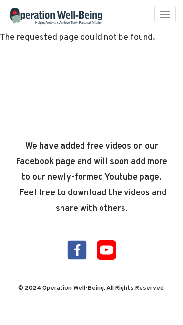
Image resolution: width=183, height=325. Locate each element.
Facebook (77, 250)
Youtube (106, 250)
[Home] (56, 16)
